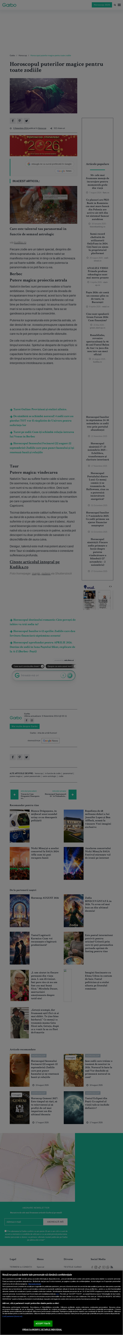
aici (57, 1294)
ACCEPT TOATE (43, 1323)
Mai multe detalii (34, 1284)
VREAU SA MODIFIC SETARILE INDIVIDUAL (42, 1329)
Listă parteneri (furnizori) (12, 1316)
